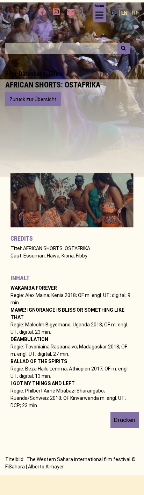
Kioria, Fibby (74, 256)
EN (124, 13)
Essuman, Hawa (41, 256)
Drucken (124, 419)
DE (114, 13)
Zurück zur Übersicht (33, 99)
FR (134, 13)
